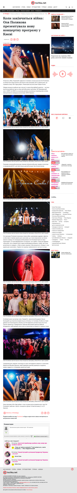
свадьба (70, 238)
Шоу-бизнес (16, 7)
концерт (67, 227)
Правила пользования (7, 487)
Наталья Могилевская (58, 216)
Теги (52, 202)
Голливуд (65, 212)
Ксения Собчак (67, 214)
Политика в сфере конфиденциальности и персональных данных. (25, 487)
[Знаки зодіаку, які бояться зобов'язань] (55, 255)
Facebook (20, 416)
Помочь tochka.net (15, 13)
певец (54, 236)
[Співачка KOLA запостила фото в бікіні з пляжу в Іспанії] (55, 26)
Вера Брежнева (56, 212)
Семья (29, 7)
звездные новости (57, 227)
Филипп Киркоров (57, 219)
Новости (3, 10)
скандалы (55, 239)
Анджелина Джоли (57, 210)
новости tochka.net (57, 228)
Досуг (55, 7)
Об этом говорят (10, 10)
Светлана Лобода (57, 218)
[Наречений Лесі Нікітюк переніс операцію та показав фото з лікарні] (55, 19)
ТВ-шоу (17, 10)
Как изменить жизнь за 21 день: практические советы (67, 155)
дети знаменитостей (58, 225)
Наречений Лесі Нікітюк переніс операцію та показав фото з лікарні (67, 18)
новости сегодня (57, 232)
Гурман (44, 7)
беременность (56, 223)
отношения (69, 234)
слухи (61, 239)
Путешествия (36, 7)
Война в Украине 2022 (27, 13)
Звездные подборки (25, 10)
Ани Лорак (68, 210)
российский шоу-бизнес (59, 238)
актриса (66, 221)
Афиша (50, 7)
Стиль (23, 7)
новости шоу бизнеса (58, 234)
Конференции (38, 10)
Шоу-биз (54, 221)
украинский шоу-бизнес (59, 243)
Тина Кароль (67, 218)
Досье (32, 10)
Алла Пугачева (56, 207)
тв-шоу (67, 239)
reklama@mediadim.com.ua (24, 482)
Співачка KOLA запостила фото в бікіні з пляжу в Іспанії (67, 25)
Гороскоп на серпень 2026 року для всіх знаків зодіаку (61, 57)
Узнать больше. (29, 489)
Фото (65, 219)
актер (60, 221)
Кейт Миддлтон (56, 214)
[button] (69, 7)
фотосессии (55, 245)
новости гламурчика (58, 230)
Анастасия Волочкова (58, 209)
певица (60, 236)
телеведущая (56, 241)
